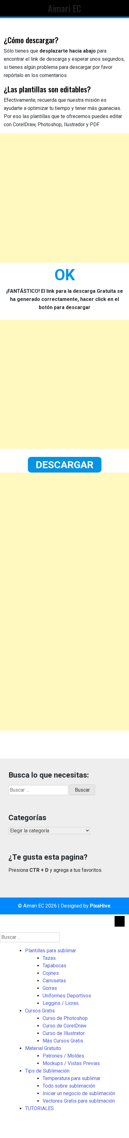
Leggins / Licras (61, 1003)
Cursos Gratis (40, 1011)
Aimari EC (64, 8)
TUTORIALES (39, 1108)
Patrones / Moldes (63, 1056)
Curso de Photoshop (65, 1018)
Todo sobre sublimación (69, 1086)
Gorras (50, 988)
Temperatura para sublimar (72, 1078)
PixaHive (100, 906)
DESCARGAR (65, 465)
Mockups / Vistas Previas (71, 1063)
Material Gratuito (43, 1048)
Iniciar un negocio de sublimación (79, 1093)
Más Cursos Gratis (63, 1041)
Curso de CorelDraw (64, 1026)
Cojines (51, 973)
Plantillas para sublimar (50, 951)
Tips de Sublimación (47, 1071)
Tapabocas (54, 966)
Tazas (49, 958)
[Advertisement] (64, 198)
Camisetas (54, 981)
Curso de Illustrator (64, 1033)
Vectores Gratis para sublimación (79, 1101)
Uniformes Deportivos (67, 996)
